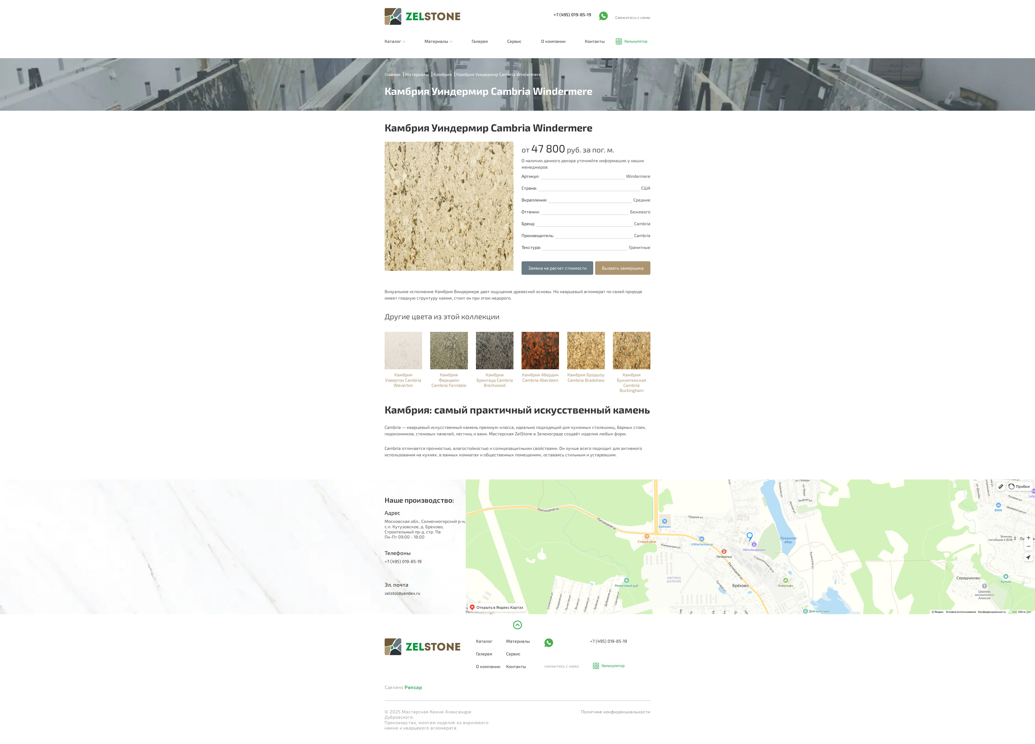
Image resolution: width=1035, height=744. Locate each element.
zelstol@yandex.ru (402, 593)
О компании (553, 41)
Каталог (393, 41)
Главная (393, 74)
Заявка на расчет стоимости (557, 267)
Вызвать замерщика (623, 267)
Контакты (595, 41)
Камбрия (442, 74)
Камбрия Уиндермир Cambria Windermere (498, 74)
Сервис (514, 41)
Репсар (413, 687)
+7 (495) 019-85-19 (572, 14)
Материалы (436, 41)
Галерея (480, 41)
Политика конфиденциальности (616, 711)
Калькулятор (636, 41)
